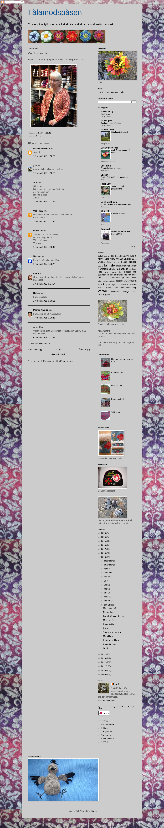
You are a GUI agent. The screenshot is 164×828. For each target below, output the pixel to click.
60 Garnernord (107, 725)
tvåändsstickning (128, 288)
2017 (103, 549)
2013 (103, 658)
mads (36, 273)
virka (134, 292)
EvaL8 (116, 684)
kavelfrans (132, 269)
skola (126, 281)
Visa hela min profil (106, 701)
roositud (120, 281)
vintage (126, 291)
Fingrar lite (108, 612)
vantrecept (115, 292)
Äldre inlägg (84, 350)
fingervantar (121, 266)
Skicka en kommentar (40, 343)
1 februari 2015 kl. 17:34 (44, 284)
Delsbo (111, 256)
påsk (100, 281)
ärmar (109, 295)
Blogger (92, 811)
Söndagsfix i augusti (119, 132)
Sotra (38, 136)
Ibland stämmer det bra (113, 616)
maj (105, 589)
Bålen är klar (109, 624)
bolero (124, 262)
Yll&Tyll (104, 742)
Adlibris (104, 728)
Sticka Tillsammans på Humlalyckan (116, 204)
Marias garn (106, 121)
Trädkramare (106, 114)
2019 (103, 541)
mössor (101, 278)
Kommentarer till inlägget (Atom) (58, 361)
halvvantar (131, 266)
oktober (107, 569)
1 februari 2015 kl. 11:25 (44, 202)
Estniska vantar (118, 372)
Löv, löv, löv (116, 386)
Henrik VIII (124, 256)
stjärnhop (116, 285)
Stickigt (104, 175)
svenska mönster (128, 285)
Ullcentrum (106, 166)
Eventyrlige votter (109, 148)
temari (108, 288)
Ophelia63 (38, 211)
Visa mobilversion (59, 354)
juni (105, 585)
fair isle (109, 265)
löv (120, 272)
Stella (134, 259)
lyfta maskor (110, 272)
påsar (134, 278)
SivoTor (127, 259)
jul (110, 269)
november (108, 565)
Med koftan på (109, 608)
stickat (132, 280)
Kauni (133, 255)
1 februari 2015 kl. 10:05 (44, 156)
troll (116, 288)
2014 (103, 654)
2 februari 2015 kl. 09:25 (44, 301)
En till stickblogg (109, 202)
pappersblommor (113, 278)
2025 (103, 533)
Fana (117, 256)
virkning (102, 294)
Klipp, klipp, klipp (111, 640)
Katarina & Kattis (118, 213)
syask (100, 288)
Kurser (106, 628)
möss (134, 275)
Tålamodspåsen (55, 12)
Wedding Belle (104, 262)
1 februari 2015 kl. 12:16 (44, 221)
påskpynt (106, 281)
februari (107, 601)
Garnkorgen (106, 735)
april (106, 593)
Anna (36, 182)
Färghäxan (106, 184)
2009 (103, 674)
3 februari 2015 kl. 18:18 (44, 318)
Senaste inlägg (35, 350)
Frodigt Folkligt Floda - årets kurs (114, 177)
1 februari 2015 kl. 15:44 (44, 264)
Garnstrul (105, 229)
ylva (35, 165)
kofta (100, 272)
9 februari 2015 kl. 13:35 (44, 338)
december (108, 561)
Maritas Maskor (40, 310)
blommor (116, 262)
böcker (101, 266)
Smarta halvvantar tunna (111, 168)
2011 (103, 666)
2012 (103, 662)
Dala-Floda (102, 256)
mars (106, 597)
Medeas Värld (107, 130)
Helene (36, 293)
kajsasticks (122, 269)
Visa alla (133, 246)
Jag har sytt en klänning (111, 123)
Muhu (112, 259)
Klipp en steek (117, 399)
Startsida (60, 350)
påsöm (112, 281)
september (109, 573)
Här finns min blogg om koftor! (111, 92)
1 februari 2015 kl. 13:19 (44, 247)
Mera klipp (108, 636)
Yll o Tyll (105, 211)
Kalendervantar (110, 644)
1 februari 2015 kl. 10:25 (44, 173)
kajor (113, 269)
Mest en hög (108, 620)
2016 (103, 553)
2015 (103, 557)
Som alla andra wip (112, 632)
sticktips (104, 284)
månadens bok (124, 275)
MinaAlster (38, 231)
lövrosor (127, 272)
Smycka (37, 256)
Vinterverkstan (107, 739)
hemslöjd (103, 269)
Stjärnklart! (116, 412)
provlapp (126, 278)
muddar (113, 275)
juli (105, 581)
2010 (103, 670)
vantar (102, 291)
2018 (103, 545)
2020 (103, 537)
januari (107, 605)
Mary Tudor (103, 259)
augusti (107, 577)
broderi (132, 261)
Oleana (119, 259)
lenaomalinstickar (41, 148)
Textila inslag (107, 112)
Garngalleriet (106, 732)
